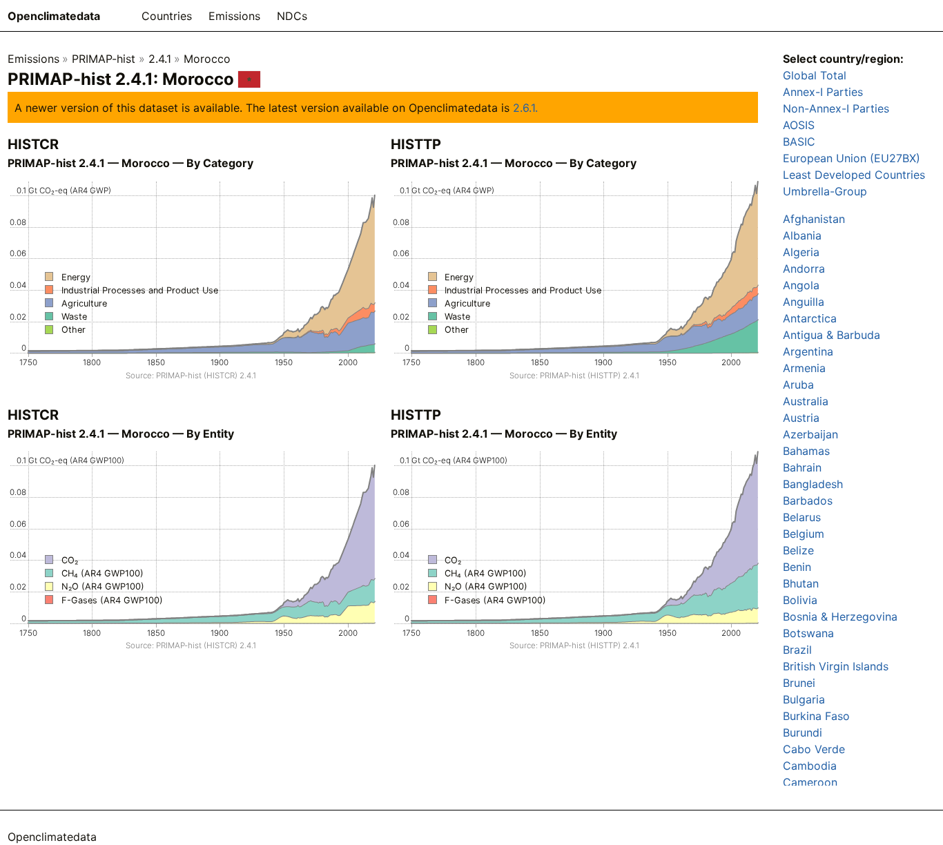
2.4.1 (159, 59)
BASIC (799, 141)
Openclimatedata (54, 16)
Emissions (234, 16)
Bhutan (801, 583)
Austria (801, 418)
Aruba (798, 384)
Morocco (207, 59)
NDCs (292, 16)
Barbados (808, 500)
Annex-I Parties (823, 92)
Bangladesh (813, 484)
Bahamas (806, 451)
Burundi (802, 732)
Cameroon (810, 782)
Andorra (804, 268)
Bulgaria (804, 699)
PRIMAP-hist (103, 59)
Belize (798, 550)
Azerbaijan (810, 434)
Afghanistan (814, 219)
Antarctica (810, 318)
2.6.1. (525, 108)
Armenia (804, 368)
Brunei (799, 683)
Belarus (802, 517)
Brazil (797, 650)
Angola (801, 285)
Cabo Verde (814, 749)
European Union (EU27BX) (851, 158)
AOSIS (799, 125)
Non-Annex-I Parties (836, 108)
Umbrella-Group (825, 191)
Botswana (808, 633)
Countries (167, 16)
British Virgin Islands (835, 666)
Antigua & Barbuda (831, 335)
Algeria (801, 252)
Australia (805, 401)
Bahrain (802, 467)
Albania (802, 235)
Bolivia (800, 600)
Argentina (808, 351)
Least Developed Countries (854, 175)
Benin (797, 567)
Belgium (803, 534)
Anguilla (803, 302)
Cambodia (810, 766)
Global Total (814, 75)
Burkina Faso (816, 716)
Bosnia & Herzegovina (840, 616)
